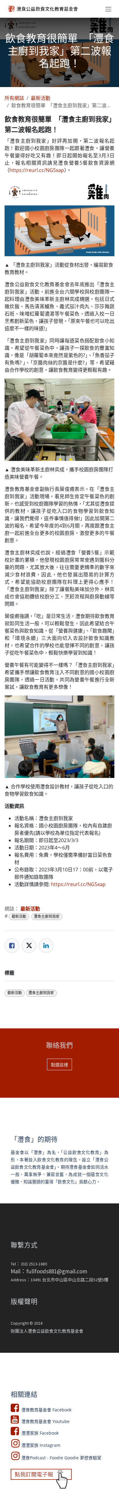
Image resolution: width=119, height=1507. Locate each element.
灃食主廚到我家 (47, 916)
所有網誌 (14, 98)
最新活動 (40, 98)
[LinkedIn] (46, 945)
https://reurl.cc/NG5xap (36, 170)
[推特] (29, 945)
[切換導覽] (108, 8)
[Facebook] (12, 945)
